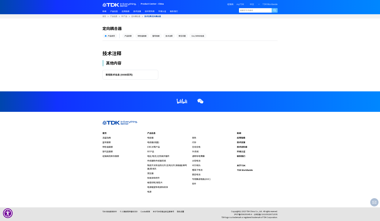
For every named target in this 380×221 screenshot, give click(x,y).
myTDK (240, 4)
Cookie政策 (145, 211)
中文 (252, 4)
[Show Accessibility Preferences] (8, 213)
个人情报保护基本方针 (129, 211)
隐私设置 (180, 211)
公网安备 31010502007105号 (266, 214)
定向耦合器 (135, 16)
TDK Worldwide (270, 4)
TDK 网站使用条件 (109, 211)
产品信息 (113, 16)
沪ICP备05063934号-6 (243, 214)
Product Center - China (152, 4)
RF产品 (124, 16)
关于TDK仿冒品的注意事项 (163, 211)
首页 (104, 16)
